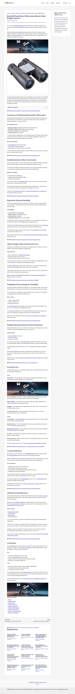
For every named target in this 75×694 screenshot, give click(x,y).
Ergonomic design (12, 127)
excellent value (30, 453)
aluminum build (18, 191)
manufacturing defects (19, 502)
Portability (9, 406)
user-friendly (35, 230)
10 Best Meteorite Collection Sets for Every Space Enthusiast (27, 646)
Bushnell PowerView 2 (21, 13)
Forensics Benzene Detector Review (26, 635)
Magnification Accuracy (13, 428)
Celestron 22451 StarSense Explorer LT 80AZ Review (13, 635)
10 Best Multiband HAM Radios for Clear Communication (27, 655)
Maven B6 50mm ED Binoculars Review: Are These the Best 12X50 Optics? (41, 666)
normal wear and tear (15, 504)
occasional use (25, 478)
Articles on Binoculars (13, 606)
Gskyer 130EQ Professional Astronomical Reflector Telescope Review (13, 656)
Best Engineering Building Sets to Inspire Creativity (41, 646)
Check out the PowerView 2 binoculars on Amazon (36, 234)
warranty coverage (43, 495)
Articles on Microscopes (13, 607)
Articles (10, 599)
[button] (60, 3)
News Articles (11, 603)
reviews (65, 21)
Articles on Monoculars (13, 609)
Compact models (12, 335)
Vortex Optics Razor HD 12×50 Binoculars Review (27, 666)
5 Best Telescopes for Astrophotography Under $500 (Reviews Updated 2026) (41, 636)
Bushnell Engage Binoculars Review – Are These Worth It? (25, 362)
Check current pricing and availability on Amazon (35, 443)
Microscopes (9, 670)
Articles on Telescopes (13, 612)
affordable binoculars (19, 25)
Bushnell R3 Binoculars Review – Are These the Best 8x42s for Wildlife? (28, 446)
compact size (45, 225)
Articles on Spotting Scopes (14, 611)
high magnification (21, 419)
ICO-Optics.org (63, 17)
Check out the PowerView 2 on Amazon (35, 191)
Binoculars (9, 649)
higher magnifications (13, 265)
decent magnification (26, 547)
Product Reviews (12, 601)
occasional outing (27, 572)
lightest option (24, 181)
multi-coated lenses (19, 32)
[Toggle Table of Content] (46, 107)
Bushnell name (41, 478)
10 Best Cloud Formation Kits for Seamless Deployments (41, 655)
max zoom (23, 144)
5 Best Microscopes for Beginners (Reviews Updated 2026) (13, 666)
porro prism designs (25, 341)
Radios (32, 658)
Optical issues (11, 515)
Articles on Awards (12, 604)
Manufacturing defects (13, 512)
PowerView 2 (21, 27)
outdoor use (19, 175)
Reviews (8, 638)
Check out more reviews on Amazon (31, 483)
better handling (20, 212)
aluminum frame (12, 306)
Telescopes (9, 639)
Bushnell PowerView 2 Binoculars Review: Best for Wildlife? (25, 196)
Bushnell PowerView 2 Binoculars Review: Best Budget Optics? (26, 110)
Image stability (11, 144)
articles (59, 21)
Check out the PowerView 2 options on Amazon (30, 357)
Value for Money (11, 401)
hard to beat (16, 555)
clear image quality (13, 455)
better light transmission (24, 255)
